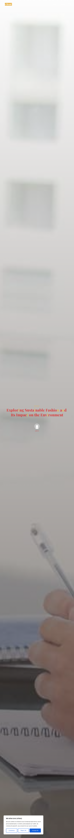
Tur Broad (7, 4)
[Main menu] (69, 4)
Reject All (23, 830)
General (36, 406)
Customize (12, 830)
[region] (23, 824)
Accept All (35, 830)
